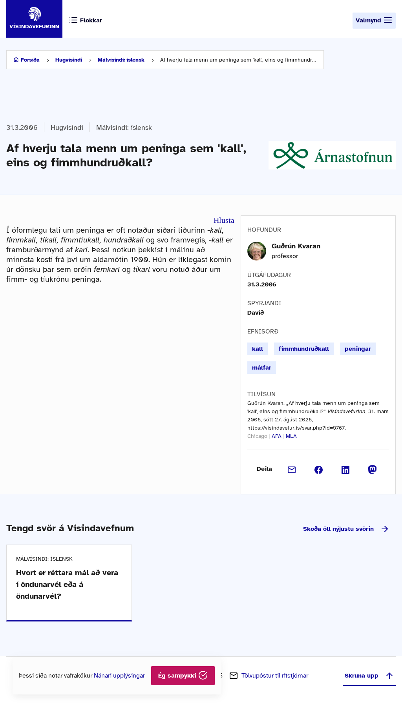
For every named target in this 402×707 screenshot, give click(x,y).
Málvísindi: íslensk (121, 59)
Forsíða (30, 59)
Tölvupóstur (274, 676)
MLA (291, 436)
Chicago (257, 436)
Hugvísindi (68, 59)
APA (276, 436)
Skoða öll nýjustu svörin (338, 529)
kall (257, 349)
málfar (261, 368)
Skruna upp (361, 676)
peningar (358, 349)
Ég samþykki (178, 676)
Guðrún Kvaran (296, 246)
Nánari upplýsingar (119, 676)
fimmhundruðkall (304, 349)
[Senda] (292, 468)
